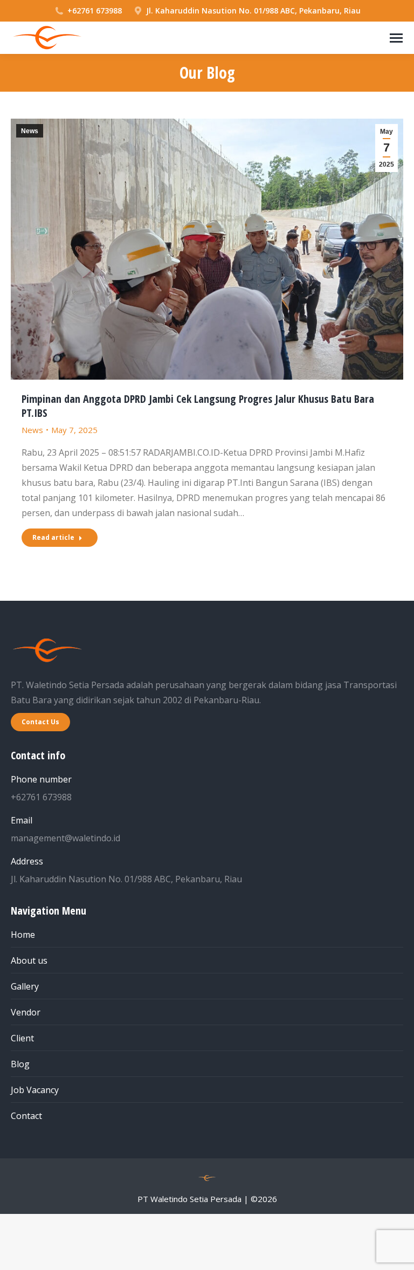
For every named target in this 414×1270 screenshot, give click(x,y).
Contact (26, 1116)
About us (29, 960)
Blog (20, 1064)
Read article (53, 537)
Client (22, 1038)
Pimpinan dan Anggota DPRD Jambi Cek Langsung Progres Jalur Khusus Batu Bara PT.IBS (198, 406)
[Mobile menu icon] (396, 38)
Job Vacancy (35, 1090)
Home (23, 935)
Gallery (25, 986)
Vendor (25, 1012)
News (29, 131)
